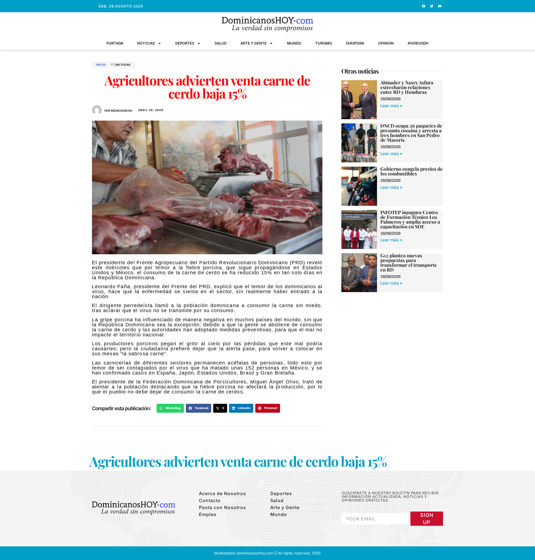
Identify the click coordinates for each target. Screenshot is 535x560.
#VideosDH (418, 43)
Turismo (323, 43)
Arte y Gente (253, 43)
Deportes (184, 43)
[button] (170, 408)
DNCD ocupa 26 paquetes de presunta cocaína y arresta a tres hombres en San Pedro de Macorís (411, 133)
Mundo (294, 43)
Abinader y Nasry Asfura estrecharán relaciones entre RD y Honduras (406, 87)
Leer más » (391, 105)
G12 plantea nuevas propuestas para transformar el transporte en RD (408, 262)
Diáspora (355, 43)
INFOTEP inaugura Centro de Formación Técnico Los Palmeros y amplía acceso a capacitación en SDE (410, 219)
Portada (114, 43)
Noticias (146, 43)
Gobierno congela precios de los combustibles (411, 171)
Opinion (386, 43)
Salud (221, 43)
